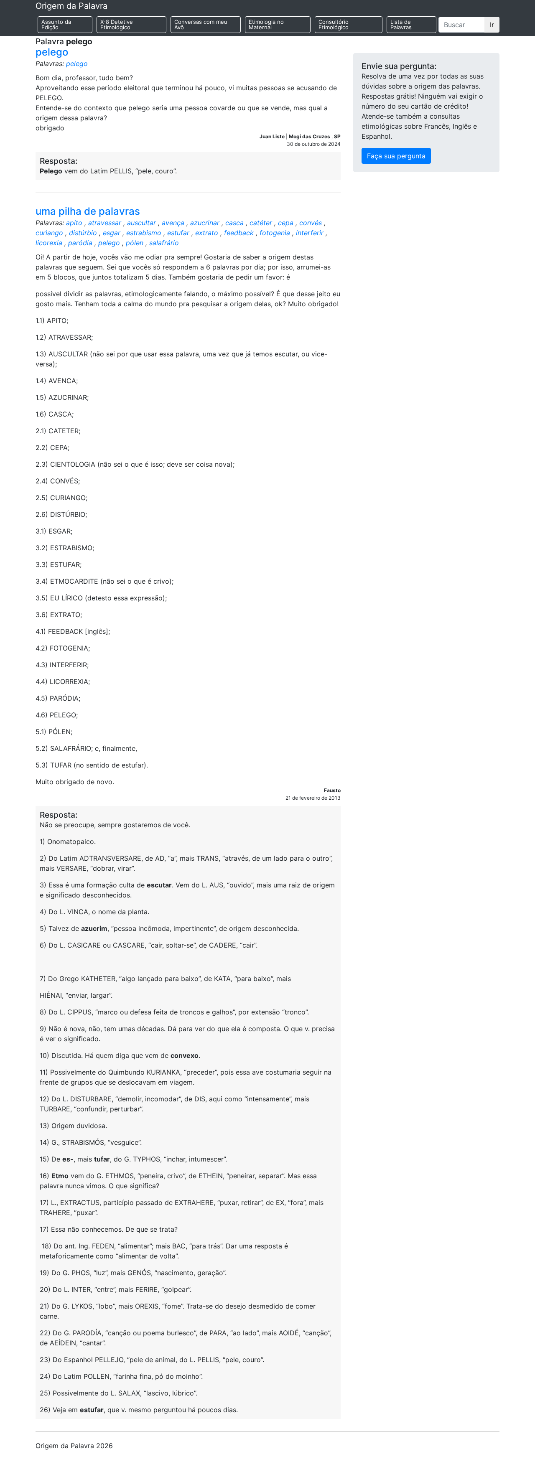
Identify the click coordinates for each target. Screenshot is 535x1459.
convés (310, 223)
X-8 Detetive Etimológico (116, 24)
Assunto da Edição (56, 24)
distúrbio (83, 233)
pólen (134, 243)
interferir (310, 233)
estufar (178, 233)
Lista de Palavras (401, 24)
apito (74, 223)
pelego (52, 52)
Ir (492, 24)
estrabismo (143, 233)
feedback (239, 233)
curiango (49, 233)
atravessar (104, 223)
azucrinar (204, 223)
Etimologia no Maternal (266, 24)
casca (234, 223)
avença (173, 223)
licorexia (49, 243)
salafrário (164, 243)
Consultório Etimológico (333, 24)
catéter (261, 223)
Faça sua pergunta (396, 156)
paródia (80, 243)
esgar (111, 233)
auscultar (141, 223)
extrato (206, 233)
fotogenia (275, 233)
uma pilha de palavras (88, 211)
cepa (285, 223)
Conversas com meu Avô (200, 24)
